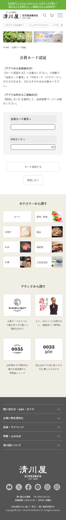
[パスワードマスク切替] (52, 147)
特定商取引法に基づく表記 (23, 507)
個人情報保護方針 (47, 507)
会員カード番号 (21, 119)
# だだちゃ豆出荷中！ (15, 24)
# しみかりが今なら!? (39, 24)
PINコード (18, 139)
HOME (6, 47)
